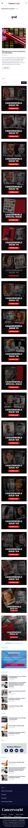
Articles (3, 794)
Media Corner (20, 814)
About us (3, 814)
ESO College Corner (6, 801)
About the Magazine (6, 791)
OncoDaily (22, 820)
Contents (4, 798)
